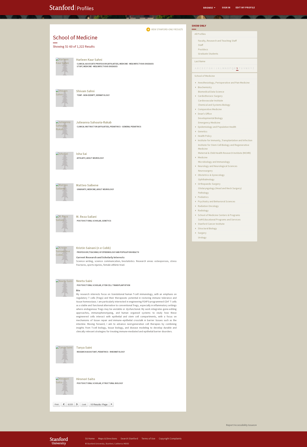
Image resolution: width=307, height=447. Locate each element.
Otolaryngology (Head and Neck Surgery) (220, 188)
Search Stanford (129, 438)
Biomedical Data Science (211, 91)
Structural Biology (207, 228)
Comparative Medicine (209, 109)
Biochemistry (204, 87)
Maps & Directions (107, 438)
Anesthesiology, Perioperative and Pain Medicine (223, 82)
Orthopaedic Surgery (208, 183)
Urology (202, 237)
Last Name (200, 61)
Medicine (202, 157)
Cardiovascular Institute (210, 100)
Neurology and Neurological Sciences (217, 166)
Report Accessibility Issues (241, 425)
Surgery (201, 232)
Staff (200, 45)
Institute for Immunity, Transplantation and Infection (224, 140)
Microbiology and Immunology (214, 161)
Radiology (203, 210)
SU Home (90, 438)
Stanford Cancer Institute (211, 223)
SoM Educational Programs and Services (219, 219)
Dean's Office (204, 113)
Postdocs (203, 49)
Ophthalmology (206, 179)
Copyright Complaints (170, 438)
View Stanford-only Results (167, 29)
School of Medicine (205, 75)
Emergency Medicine (209, 122)
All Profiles (200, 34)
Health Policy (204, 135)
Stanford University (65, 441)
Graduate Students (208, 53)
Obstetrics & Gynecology (211, 175)
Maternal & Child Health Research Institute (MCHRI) (224, 153)
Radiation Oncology (208, 206)
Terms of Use (148, 438)
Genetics (202, 131)
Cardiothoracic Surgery (210, 95)
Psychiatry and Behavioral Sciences (216, 201)
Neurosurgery (205, 170)
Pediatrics (203, 197)
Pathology (203, 192)
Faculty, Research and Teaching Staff (217, 40)
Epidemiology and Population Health (216, 126)
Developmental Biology (210, 118)
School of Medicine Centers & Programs (218, 215)
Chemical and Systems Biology (214, 104)
